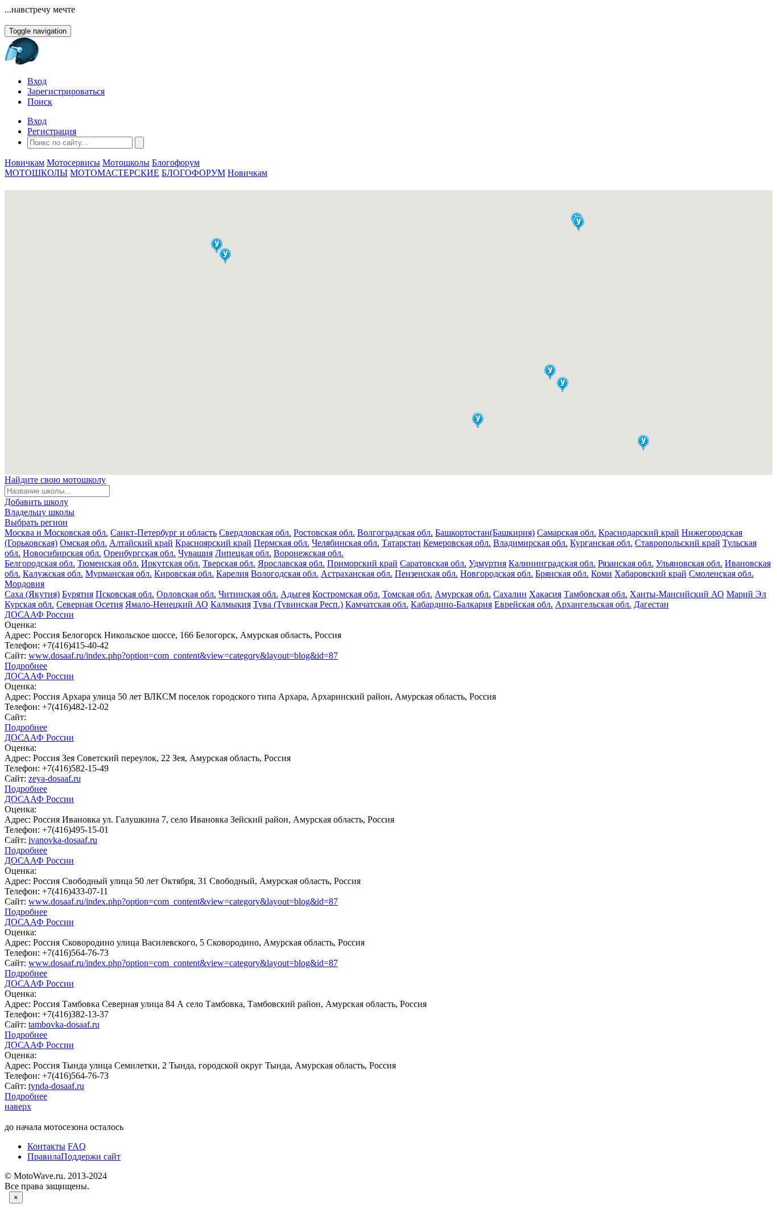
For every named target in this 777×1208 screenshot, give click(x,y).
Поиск (39, 101)
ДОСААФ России (39, 614)
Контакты (46, 1146)
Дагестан (651, 604)
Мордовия (24, 584)
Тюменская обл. (108, 563)
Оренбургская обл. (140, 553)
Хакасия (545, 594)
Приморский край (362, 563)
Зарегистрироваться (66, 91)
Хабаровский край (650, 573)
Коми (601, 573)
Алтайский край (141, 543)
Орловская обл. (186, 594)
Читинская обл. (248, 594)
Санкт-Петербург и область (163, 532)
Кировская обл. (184, 573)
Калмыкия (230, 604)
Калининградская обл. (552, 563)
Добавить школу (36, 502)
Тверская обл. (228, 563)
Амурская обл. (463, 594)
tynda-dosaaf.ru (56, 1086)
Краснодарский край (638, 532)
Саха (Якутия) (32, 594)
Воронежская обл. (309, 553)
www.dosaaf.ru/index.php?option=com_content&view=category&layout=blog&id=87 (183, 655)
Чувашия (195, 553)
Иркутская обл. (170, 563)
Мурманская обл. (118, 573)
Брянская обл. (562, 573)
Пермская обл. (281, 543)
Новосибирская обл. (62, 553)
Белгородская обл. (40, 563)
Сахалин (510, 594)
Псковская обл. (125, 594)
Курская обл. (29, 604)
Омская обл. (83, 543)
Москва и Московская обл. (56, 532)
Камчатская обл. (376, 604)
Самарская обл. (566, 532)
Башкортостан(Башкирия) (485, 532)
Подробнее (26, 666)
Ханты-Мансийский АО (677, 594)
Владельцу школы (40, 512)
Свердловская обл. (255, 532)
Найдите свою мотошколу (55, 479)
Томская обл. (407, 594)
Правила (44, 1156)
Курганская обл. (601, 543)
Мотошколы (126, 162)
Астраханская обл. (356, 573)
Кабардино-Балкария (451, 604)
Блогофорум (176, 162)
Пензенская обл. (426, 573)
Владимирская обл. (530, 543)
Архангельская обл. (593, 604)
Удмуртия (487, 563)
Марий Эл (746, 594)
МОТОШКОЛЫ (36, 173)
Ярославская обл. (291, 563)
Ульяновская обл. (689, 563)
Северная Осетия (89, 604)
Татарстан (401, 543)
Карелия (232, 573)
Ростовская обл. (324, 532)
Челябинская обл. (345, 543)
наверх (18, 1106)
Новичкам (24, 162)
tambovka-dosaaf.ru (64, 1024)
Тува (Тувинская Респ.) (298, 604)
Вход (37, 81)
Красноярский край (213, 543)
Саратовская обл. (433, 563)
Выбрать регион (36, 522)
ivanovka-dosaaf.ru (62, 840)
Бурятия (77, 594)
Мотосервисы (73, 162)
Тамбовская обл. (595, 594)
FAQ (77, 1146)
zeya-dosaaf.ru (54, 778)
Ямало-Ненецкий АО (166, 604)
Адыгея (295, 594)
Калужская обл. (53, 573)
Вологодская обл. (285, 573)
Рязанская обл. (626, 563)
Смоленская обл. (721, 573)
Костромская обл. (346, 594)
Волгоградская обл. (395, 532)
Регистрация (51, 131)
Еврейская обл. (523, 604)
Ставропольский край (677, 543)
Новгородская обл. (496, 573)
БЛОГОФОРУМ (193, 173)
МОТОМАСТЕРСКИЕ (114, 173)
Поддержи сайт (91, 1156)
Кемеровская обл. (457, 543)
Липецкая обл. (243, 553)
